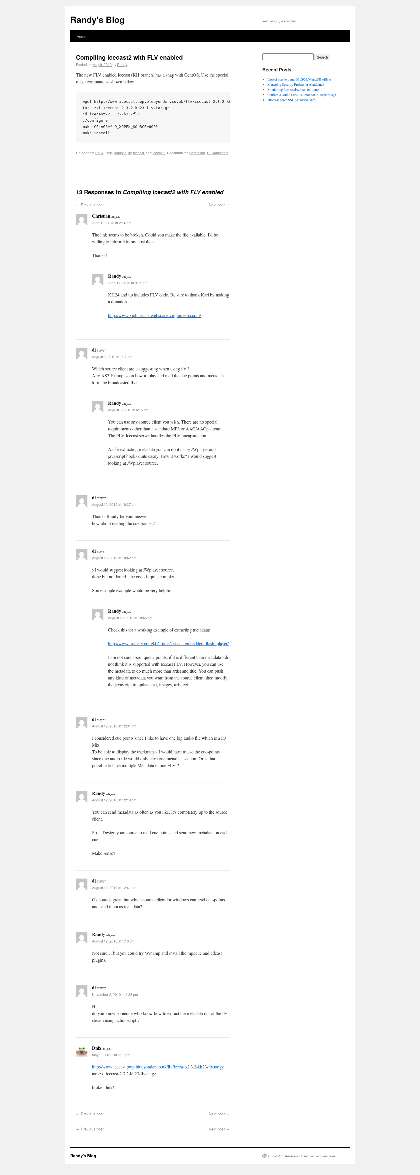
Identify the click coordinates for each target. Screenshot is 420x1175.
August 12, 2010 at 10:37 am (114, 504)
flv (129, 152)
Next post (219, 204)
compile (120, 152)
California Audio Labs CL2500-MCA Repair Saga (301, 94)
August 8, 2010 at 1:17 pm (112, 356)
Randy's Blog (97, 19)
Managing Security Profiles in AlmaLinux (295, 84)
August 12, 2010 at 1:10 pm (113, 941)
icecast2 (159, 152)
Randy (122, 64)
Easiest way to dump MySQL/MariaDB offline (299, 79)
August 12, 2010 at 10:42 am (114, 557)
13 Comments (217, 152)
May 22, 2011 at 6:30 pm (111, 1054)
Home (81, 36)
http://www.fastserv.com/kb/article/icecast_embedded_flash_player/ (168, 643)
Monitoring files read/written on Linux (293, 89)
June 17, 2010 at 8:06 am (127, 282)
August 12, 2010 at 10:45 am (130, 617)
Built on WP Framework (320, 1156)
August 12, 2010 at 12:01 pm (114, 725)
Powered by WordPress (284, 1156)
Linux (99, 152)
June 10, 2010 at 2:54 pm (111, 222)
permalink (197, 152)
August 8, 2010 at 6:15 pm (128, 409)
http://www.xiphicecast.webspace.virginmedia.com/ (154, 315)
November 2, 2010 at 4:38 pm (115, 994)
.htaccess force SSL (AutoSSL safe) (291, 99)
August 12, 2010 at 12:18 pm (114, 799)
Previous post (90, 204)
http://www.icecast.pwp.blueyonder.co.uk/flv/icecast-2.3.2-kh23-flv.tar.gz (158, 1067)
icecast (138, 152)
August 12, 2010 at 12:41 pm (114, 887)
